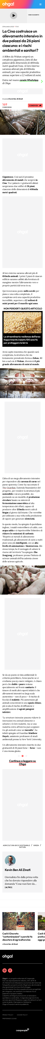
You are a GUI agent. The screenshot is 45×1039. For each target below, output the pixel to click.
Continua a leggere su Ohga (22, 762)
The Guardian (9, 487)
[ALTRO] (8, 887)
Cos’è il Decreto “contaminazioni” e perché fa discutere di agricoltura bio (17, 936)
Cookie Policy (22, 1015)
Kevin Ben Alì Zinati (17, 870)
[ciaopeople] (22, 1030)
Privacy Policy (7, 1015)
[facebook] (10, 970)
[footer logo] (7, 957)
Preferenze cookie (9, 1018)
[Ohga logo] (8, 4)
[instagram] (4, 970)
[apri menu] (40, 4)
